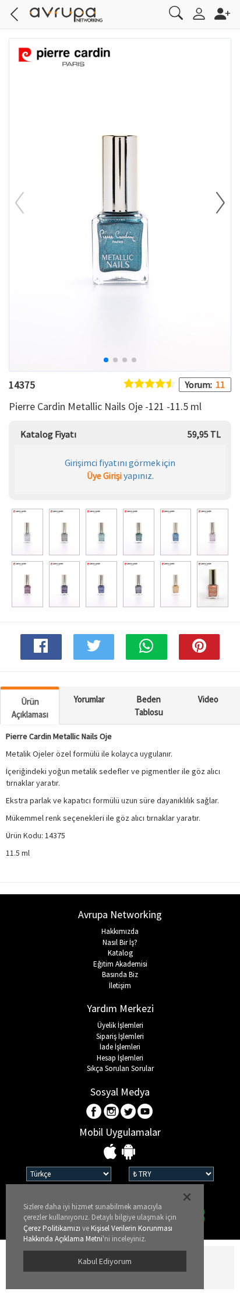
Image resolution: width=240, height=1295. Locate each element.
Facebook (94, 1112)
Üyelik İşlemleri (120, 1025)
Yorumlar (89, 699)
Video (208, 699)
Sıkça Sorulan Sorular (120, 1068)
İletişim (120, 986)
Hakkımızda (120, 931)
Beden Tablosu (149, 705)
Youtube (145, 1112)
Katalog (120, 953)
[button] (213, 203)
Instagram (111, 1112)
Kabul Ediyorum (105, 1261)
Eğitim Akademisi (120, 964)
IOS (111, 1152)
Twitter (128, 1112)
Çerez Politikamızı (51, 1228)
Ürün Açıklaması (30, 707)
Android (128, 1152)
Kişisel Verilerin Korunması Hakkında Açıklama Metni (97, 1233)
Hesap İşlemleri (120, 1058)
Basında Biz (120, 974)
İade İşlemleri (120, 1047)
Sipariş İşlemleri (120, 1036)
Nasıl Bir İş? (120, 942)
